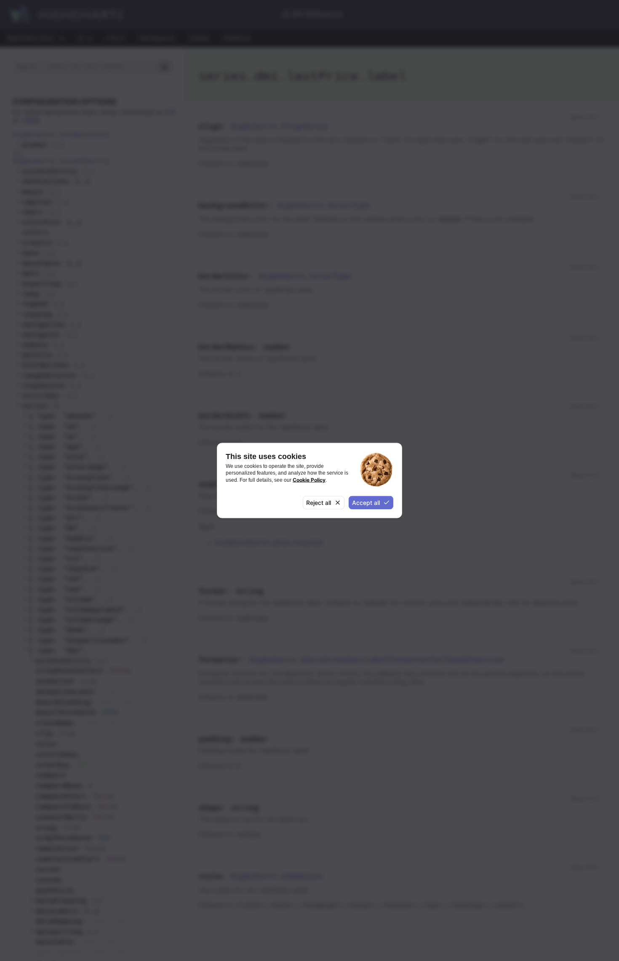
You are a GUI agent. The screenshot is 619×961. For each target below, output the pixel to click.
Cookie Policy (309, 479)
